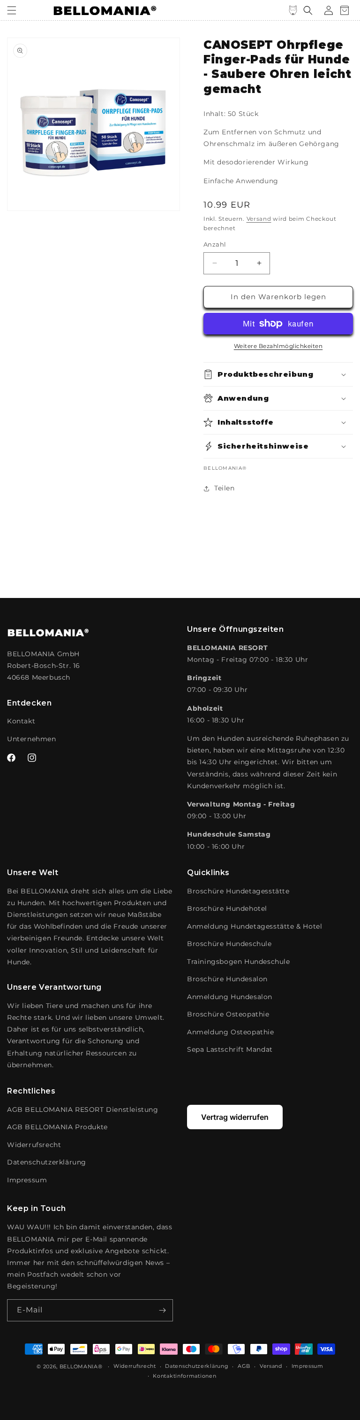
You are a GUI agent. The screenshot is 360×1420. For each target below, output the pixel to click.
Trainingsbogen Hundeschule (238, 961)
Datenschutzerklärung (46, 1162)
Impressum (27, 1180)
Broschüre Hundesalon (227, 979)
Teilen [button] (224, 488)
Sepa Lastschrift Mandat (230, 1049)
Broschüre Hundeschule (229, 943)
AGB (244, 1366)
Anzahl (214, 244)
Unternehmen (31, 739)
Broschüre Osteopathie (228, 1014)
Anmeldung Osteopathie (230, 1032)
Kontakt (21, 721)
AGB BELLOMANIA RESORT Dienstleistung (82, 1109)
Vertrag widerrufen (235, 1117)
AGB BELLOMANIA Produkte (57, 1127)
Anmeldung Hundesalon (229, 997)
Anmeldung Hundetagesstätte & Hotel (254, 926)
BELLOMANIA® (81, 1366)
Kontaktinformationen (184, 1376)
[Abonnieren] (162, 1310)
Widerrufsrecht (34, 1145)
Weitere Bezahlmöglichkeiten (278, 345)
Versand (259, 218)
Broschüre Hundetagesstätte (238, 891)
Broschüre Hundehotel (227, 908)
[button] (11, 10)
